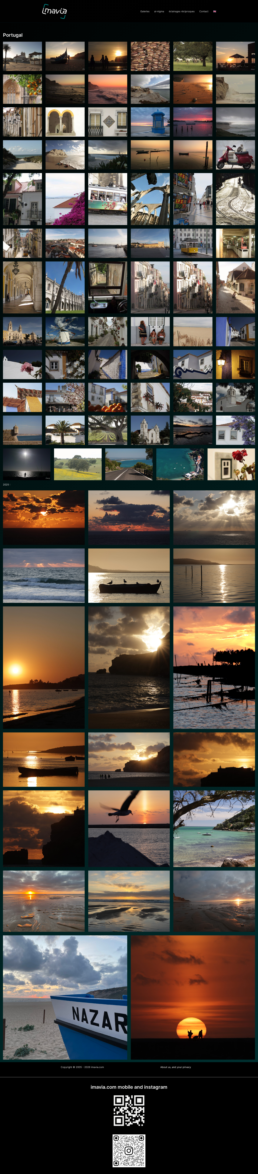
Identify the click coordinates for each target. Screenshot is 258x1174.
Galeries (144, 11)
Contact (203, 11)
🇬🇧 (214, 11)
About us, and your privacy (175, 1067)
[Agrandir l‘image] (251, 939)
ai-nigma (159, 11)
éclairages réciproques (182, 11)
